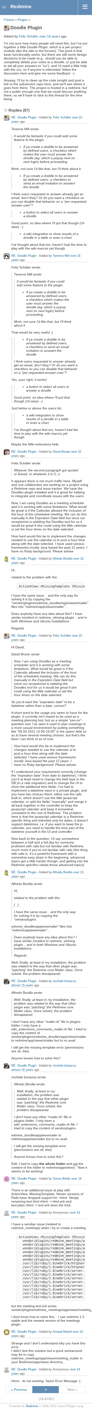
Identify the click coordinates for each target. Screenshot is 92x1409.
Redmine (32, 1406)
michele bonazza (64, 981)
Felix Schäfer (28, 36)
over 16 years (49, 36)
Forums (9, 20)
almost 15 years (22, 985)
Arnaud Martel (62, 1331)
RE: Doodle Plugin (23, 117)
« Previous (19, 1389)
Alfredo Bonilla (62, 558)
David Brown (61, 451)
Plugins (23, 20)
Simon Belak (61, 1178)
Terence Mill (61, 255)
